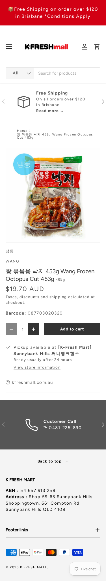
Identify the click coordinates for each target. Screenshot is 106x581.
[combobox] (53, 73)
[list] (53, 195)
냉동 (10, 251)
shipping (58, 296)
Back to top (50, 461)
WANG (12, 261)
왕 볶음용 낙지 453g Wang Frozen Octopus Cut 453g (55, 136)
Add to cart (72, 329)
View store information (37, 367)
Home (22, 130)
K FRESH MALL (33, 567)
